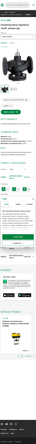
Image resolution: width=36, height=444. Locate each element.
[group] (5, 89)
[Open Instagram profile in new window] (16, 424)
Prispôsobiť (17, 243)
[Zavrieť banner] (33, 199)
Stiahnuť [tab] (12, 43)
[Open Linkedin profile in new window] (11, 424)
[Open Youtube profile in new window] (6, 424)
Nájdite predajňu (9, 112)
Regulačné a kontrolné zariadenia (11, 14)
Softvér (21, 429)
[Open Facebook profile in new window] (2, 424)
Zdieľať (6, 106)
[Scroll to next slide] (22, 356)
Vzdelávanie (13, 429)
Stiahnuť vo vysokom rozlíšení (14, 100)
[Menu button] (33, 5)
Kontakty (18, 441)
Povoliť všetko (18, 237)
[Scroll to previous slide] (18, 356)
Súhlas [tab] (6, 204)
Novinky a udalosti (7, 441)
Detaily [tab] (18, 204)
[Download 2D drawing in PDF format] (28, 189)
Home (6, 12)
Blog (12, 433)
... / (24, 14)
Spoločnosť (5, 433)
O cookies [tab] (29, 204)
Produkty (11, 12)
